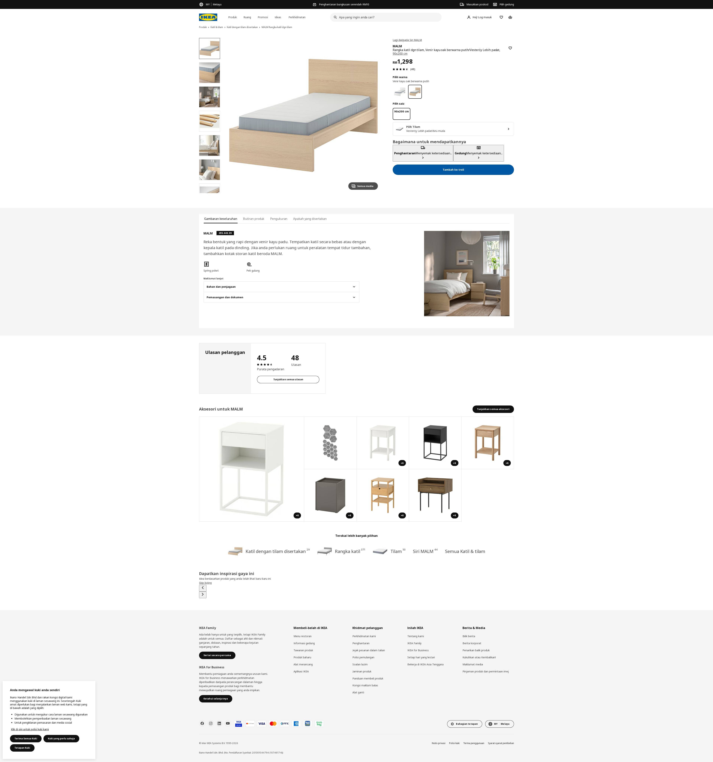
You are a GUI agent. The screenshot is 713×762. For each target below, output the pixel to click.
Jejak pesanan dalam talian (368, 650)
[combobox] (384, 17)
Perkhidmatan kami (364, 636)
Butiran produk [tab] (253, 219)
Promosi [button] (263, 17)
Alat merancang (303, 664)
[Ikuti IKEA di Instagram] (211, 723)
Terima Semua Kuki (25, 738)
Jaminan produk (361, 671)
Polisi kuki (454, 743)
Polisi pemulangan (363, 657)
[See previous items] (202, 588)
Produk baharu (302, 657)
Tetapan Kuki (22, 747)
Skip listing (205, 582)
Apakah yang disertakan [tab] (310, 219)
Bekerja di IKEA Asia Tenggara (425, 664)
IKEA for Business (418, 650)
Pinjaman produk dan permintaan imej (486, 671)
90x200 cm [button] (400, 53)
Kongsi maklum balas (365, 685)
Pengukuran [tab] (278, 219)
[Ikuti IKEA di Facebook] (202, 723)
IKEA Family (414, 643)
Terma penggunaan (473, 743)
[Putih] (400, 92)
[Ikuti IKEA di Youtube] (228, 723)
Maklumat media (473, 664)
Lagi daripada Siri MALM (407, 40)
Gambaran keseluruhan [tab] (220, 219)
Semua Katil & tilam (465, 551)
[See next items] (202, 595)
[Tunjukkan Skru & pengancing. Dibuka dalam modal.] (330, 443)
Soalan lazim (360, 664)
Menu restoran (303, 636)
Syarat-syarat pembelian (501, 743)
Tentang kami (415, 636)
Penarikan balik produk (476, 650)
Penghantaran (360, 643)
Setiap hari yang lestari (421, 657)
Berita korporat (472, 643)
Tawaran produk (303, 650)
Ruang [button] (247, 17)
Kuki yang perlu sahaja (61, 738)
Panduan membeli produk (367, 678)
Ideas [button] (278, 17)
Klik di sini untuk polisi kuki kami (30, 729)
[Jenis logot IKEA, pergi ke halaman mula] (208, 17)
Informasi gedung (304, 643)
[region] (303, 115)
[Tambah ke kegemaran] (510, 48)
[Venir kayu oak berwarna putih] (415, 92)
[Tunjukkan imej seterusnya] (373, 115)
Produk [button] (232, 17)
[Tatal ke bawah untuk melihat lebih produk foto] (209, 193)
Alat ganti (358, 692)
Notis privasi (438, 743)
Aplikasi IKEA (301, 671)
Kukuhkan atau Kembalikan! (479, 657)
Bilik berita (469, 636)
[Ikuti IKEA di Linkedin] (219, 723)
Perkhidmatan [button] (297, 17)
